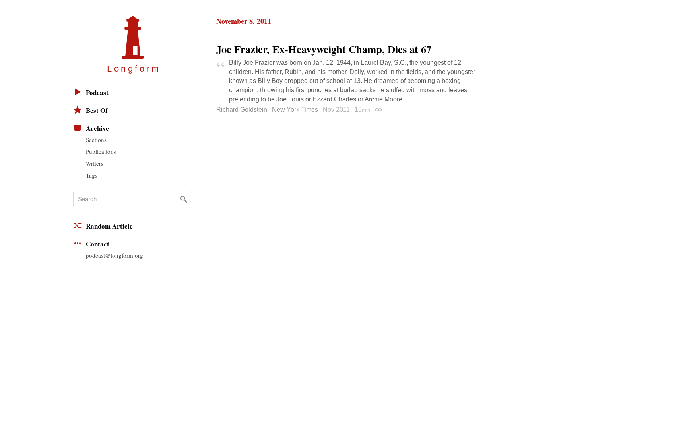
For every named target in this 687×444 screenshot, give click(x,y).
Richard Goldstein (241, 109)
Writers (94, 163)
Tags (91, 175)
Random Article (109, 226)
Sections (96, 139)
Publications (101, 151)
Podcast (97, 92)
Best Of (97, 110)
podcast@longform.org (114, 255)
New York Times (295, 109)
